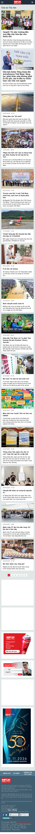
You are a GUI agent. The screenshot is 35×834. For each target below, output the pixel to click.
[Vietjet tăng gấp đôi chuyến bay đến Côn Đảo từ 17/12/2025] (17, 219)
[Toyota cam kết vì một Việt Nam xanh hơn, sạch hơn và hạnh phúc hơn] (17, 179)
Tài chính (12, 826)
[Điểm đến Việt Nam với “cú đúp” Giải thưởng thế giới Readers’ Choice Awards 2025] (17, 323)
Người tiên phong (25, 824)
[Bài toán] (17, 364)
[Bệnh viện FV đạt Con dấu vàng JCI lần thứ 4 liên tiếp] (17, 513)
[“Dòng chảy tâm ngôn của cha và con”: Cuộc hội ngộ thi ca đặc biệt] (17, 437)
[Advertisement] (17, 692)
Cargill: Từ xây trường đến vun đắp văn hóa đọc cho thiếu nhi (16, 34)
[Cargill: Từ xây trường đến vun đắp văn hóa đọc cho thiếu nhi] (17, 20)
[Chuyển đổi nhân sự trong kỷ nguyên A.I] (17, 476)
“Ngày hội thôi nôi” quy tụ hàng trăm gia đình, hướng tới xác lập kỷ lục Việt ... (17, 155)
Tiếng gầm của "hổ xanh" (12, 116)
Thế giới (16, 828)
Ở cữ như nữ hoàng (10, 269)
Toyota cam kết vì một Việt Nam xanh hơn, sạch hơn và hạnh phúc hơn (16, 195)
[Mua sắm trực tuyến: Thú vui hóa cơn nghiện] (17, 399)
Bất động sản (21, 826)
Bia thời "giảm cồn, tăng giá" (14, 564)
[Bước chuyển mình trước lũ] (17, 289)
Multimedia (16, 829)
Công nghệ (14, 824)
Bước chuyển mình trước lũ (13, 303)
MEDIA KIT (7, 773)
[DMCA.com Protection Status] (8, 818)
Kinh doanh (5, 824)
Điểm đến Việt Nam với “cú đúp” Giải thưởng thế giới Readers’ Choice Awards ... (17, 340)
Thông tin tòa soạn (28, 773)
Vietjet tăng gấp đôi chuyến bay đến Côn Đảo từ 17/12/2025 (17, 235)
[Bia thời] (17, 549)
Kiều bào (23, 828)
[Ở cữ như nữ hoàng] (17, 254)
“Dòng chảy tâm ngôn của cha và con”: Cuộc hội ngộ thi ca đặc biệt (16, 453)
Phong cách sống (7, 828)
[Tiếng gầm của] (17, 102)
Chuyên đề (4, 826)
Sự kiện (16, 773)
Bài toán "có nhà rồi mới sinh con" (16, 379)
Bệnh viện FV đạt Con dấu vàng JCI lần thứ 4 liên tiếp (16, 528)
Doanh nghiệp (6, 829)
